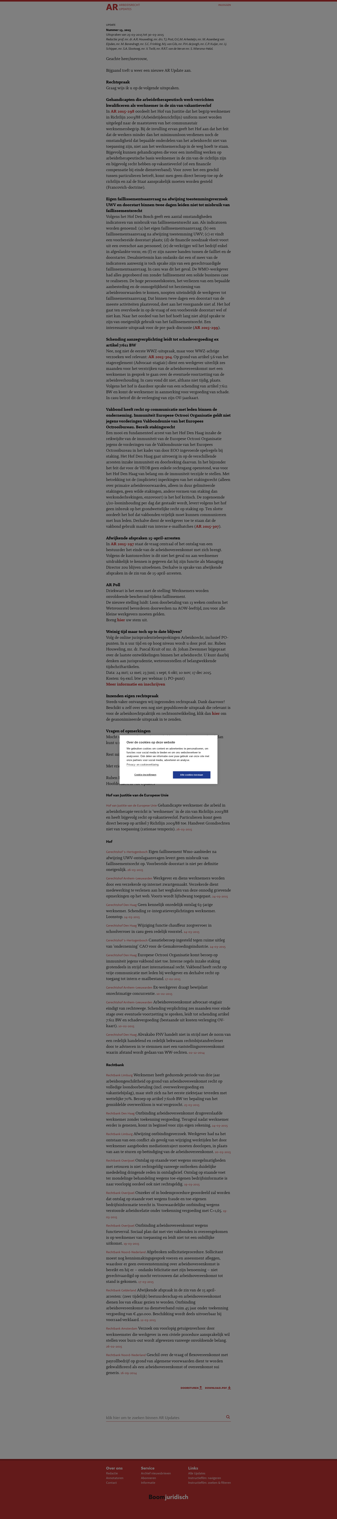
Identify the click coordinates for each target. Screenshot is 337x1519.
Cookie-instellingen (145, 774)
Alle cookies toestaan (191, 775)
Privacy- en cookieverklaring (143, 764)
